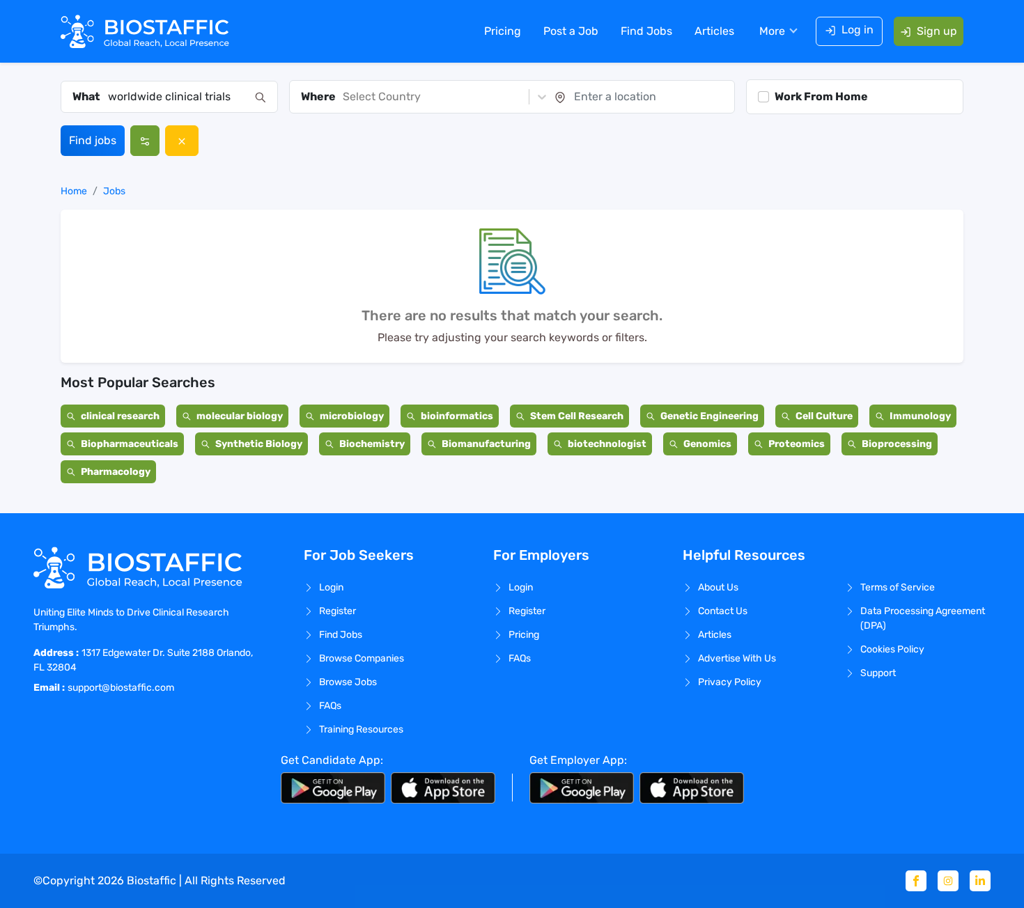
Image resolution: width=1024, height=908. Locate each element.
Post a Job (570, 31)
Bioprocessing (897, 444)
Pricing (502, 31)
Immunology (920, 416)
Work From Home (821, 96)
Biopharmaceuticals (129, 444)
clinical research (120, 416)
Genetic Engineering (709, 416)
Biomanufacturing (486, 444)
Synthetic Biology (258, 444)
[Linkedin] (980, 880)
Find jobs (92, 140)
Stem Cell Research (576, 416)
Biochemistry (372, 444)
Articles (714, 31)
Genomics (707, 444)
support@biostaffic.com (121, 688)
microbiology (352, 416)
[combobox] (177, 96)
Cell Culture (824, 416)
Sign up (937, 31)
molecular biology (239, 416)
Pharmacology (115, 472)
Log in (857, 29)
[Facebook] (916, 880)
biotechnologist (607, 444)
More (772, 31)
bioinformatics (457, 416)
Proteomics (796, 444)
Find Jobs (646, 31)
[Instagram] (948, 880)
